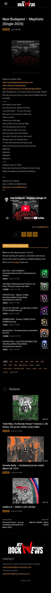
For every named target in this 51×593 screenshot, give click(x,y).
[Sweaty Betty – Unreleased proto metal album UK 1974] (44, 333)
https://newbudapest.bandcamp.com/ (17, 82)
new (40, 368)
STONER (6, 29)
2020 (42, 361)
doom (38, 365)
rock (45, 368)
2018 (31, 361)
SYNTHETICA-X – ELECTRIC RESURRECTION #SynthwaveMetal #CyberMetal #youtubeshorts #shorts (19, 344)
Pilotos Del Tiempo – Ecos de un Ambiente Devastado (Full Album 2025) (13, 524)
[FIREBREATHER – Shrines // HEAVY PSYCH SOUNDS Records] (44, 322)
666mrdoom (23, 365)
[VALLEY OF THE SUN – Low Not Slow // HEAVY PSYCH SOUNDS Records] (44, 310)
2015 (16, 361)
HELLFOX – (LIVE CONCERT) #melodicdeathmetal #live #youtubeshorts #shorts (19, 273)
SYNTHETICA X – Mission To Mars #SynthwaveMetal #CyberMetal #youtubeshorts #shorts (15, 297)
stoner (5, 372)
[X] (29, 234)
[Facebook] (23, 234)
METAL (5, 279)
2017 (26, 361)
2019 (37, 361)
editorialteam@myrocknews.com (17, 567)
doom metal (7, 368)
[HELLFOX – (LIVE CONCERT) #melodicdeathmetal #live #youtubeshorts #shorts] (44, 274)
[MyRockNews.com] (26, 3)
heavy (28, 368)
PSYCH (5, 313)
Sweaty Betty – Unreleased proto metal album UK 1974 (20, 331)
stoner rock (14, 372)
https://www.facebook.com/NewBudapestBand (21, 88)
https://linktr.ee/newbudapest (14, 85)
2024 (15, 365)
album (31, 365)
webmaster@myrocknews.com (16, 574)
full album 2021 (19, 368)
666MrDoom (43, 227)
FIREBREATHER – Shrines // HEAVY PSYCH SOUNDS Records (18, 320)
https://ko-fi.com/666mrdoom (14, 187)
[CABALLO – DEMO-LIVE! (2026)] (25, 491)
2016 (21, 361)
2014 (11, 361)
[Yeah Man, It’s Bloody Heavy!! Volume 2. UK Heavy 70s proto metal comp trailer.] (44, 286)
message (15, 262)
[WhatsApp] (35, 234)
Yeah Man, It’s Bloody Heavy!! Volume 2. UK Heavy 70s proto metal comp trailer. (18, 285)
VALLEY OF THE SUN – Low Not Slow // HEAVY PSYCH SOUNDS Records (20, 309)
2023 (10, 365)
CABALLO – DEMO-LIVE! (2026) (18, 507)
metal (35, 368)
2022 (4, 365)
